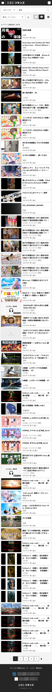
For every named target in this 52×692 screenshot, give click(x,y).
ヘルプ (32, 668)
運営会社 (39, 668)
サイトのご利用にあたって (19, 668)
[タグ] (36, 17)
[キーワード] (41, 17)
